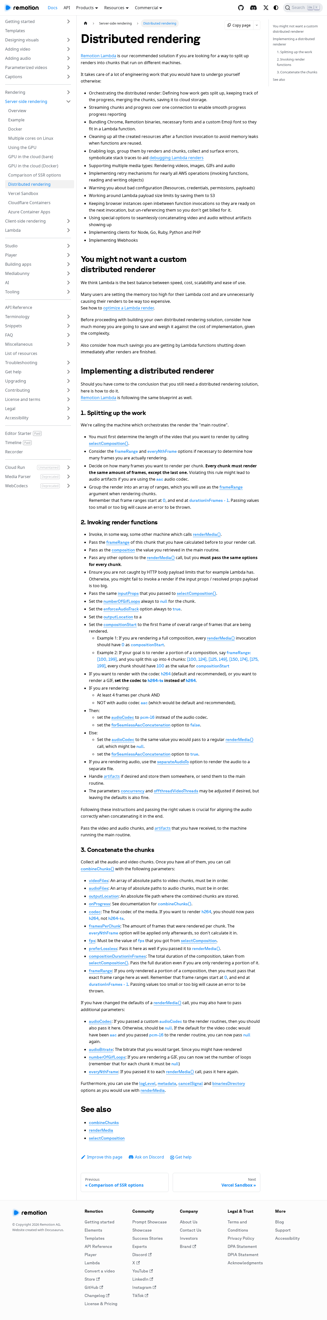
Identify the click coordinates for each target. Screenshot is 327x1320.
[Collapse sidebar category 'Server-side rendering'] (68, 101)
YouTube (140, 1271)
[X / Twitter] (266, 7)
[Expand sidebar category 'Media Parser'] (68, 476)
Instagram (141, 1287)
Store (90, 1279)
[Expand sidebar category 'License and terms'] (68, 399)
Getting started (99, 1222)
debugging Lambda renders (176, 157)
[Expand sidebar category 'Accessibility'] (68, 418)
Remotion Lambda (98, 56)
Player (91, 1254)
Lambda (92, 1262)
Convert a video (100, 1271)
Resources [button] (114, 7)
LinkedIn (140, 1279)
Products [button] (85, 7)
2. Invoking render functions (291, 62)
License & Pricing (101, 1303)
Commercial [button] (146, 7)
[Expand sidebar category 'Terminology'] (68, 316)
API (67, 7)
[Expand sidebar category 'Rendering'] (68, 92)
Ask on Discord (149, 1157)
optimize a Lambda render (128, 308)
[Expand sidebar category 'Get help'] (68, 372)
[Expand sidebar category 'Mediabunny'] (68, 273)
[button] (38, 21)
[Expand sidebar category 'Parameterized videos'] (68, 67)
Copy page (241, 25)
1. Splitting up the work (294, 51)
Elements (93, 1230)
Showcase (142, 1230)
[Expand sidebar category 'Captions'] (68, 77)
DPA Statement (242, 1246)
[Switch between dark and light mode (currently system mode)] (276, 8)
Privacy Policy (241, 1238)
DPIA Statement (243, 1254)
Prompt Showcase (149, 1222)
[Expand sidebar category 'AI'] (68, 283)
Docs (52, 7)
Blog (279, 1222)
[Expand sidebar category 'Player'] (68, 255)
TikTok (138, 1295)
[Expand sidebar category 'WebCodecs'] (68, 486)
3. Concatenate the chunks (297, 72)
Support (283, 1230)
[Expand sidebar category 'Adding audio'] (68, 58)
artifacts (112, 776)
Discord (139, 1254)
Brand (185, 1246)
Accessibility (287, 1238)
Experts (139, 1246)
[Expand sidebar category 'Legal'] (68, 408)
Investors (189, 1238)
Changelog (95, 1295)
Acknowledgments (245, 1262)
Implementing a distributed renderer (294, 42)
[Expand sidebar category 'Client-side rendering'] (68, 221)
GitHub (91, 1287)
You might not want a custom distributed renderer (295, 29)
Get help (183, 1157)
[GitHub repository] (241, 7)
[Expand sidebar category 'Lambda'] (68, 230)
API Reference (98, 1246)
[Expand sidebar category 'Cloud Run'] (68, 467)
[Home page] (85, 23)
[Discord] (253, 7)
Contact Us (190, 1230)
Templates (94, 1238)
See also (279, 79)
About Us (188, 1222)
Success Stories (147, 1238)
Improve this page (104, 1157)
